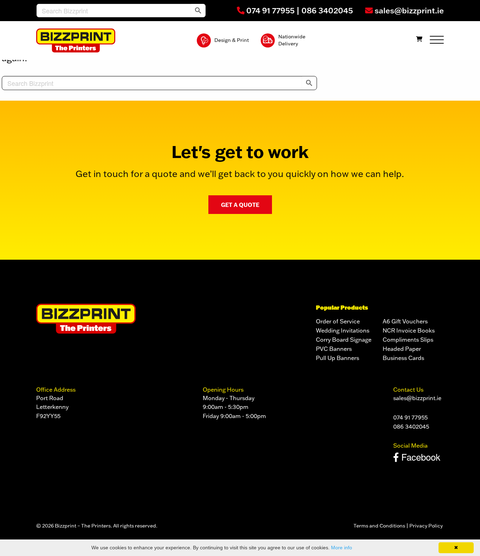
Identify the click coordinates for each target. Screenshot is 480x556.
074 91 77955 (269, 10)
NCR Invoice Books (409, 330)
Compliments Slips (408, 339)
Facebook (419, 456)
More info (341, 547)
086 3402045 (327, 10)
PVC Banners (334, 349)
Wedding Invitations (342, 330)
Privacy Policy (426, 526)
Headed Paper (402, 349)
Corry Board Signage (343, 339)
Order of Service (338, 321)
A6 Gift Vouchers (405, 321)
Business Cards (403, 358)
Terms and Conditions (379, 526)
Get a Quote (240, 204)
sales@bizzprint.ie (408, 10)
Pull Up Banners (337, 358)
